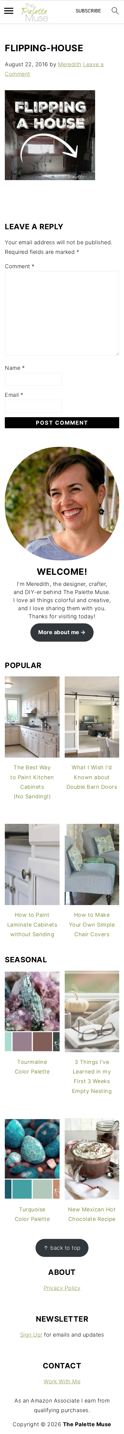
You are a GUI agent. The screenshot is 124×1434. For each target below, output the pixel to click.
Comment (20, 266)
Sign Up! (31, 1335)
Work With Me (62, 1381)
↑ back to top (62, 1248)
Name (15, 368)
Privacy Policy (62, 1288)
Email (14, 395)
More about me (58, 632)
